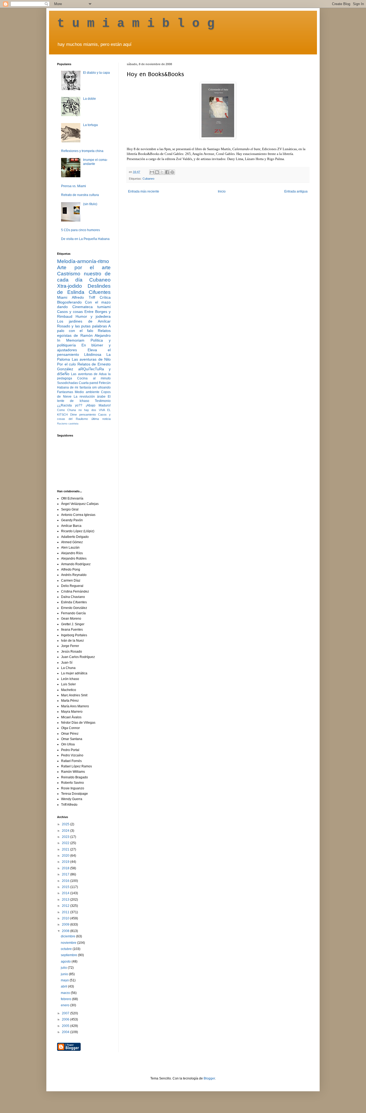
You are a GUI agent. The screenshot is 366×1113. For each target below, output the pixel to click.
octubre (67, 949)
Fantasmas (65, 392)
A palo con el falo (84, 328)
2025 (66, 824)
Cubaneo (148, 178)
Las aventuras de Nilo (91, 359)
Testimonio (103, 401)
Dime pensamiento (83, 414)
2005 (66, 1026)
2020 (66, 855)
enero (65, 1005)
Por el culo (66, 364)
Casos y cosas (70, 311)
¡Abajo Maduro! (98, 405)
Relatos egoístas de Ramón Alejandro (84, 333)
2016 (66, 881)
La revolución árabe (90, 396)
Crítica (105, 297)
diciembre (68, 936)
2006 (66, 1019)
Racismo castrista (68, 423)
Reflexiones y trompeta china (82, 151)
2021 (66, 849)
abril (64, 986)
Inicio (222, 191)
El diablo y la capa (96, 73)
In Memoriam (70, 340)
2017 (66, 874)
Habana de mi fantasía (74, 387)
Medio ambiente (87, 392)
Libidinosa (92, 354)
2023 (66, 837)
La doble (89, 99)
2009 (66, 924)
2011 (66, 912)
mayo (65, 980)
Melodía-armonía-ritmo (83, 261)
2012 (66, 906)
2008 (66, 931)
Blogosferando (69, 302)
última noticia (101, 418)
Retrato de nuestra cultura (80, 195)
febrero (66, 999)
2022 (66, 843)
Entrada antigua (296, 191)
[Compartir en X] (162, 172)
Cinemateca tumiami (91, 307)
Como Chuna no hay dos (76, 410)
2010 (66, 918)
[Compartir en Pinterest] (172, 172)
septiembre (69, 955)
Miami (62, 297)
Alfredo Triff (83, 297)
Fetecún (105, 383)
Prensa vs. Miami (73, 186)
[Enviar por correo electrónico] (152, 172)
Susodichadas (67, 383)
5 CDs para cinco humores (80, 230)
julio (64, 968)
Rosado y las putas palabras (82, 326)
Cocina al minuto (94, 378)
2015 (66, 887)
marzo (66, 993)
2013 (66, 899)
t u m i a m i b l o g (136, 24)
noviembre (69, 943)
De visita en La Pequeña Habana (85, 239)
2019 (66, 862)
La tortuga (90, 125)
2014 (66, 893)
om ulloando (101, 387)
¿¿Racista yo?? (69, 405)
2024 (66, 831)
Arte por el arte (84, 267)
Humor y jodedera (93, 316)
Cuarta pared (88, 383)
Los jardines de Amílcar (84, 321)
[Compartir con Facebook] (167, 172)
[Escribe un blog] (157, 172)
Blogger (209, 1078)
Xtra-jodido (69, 286)
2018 (66, 868)
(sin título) (90, 204)
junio (65, 974)
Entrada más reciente (143, 191)
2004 (66, 1032)
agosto (66, 961)
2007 (66, 1013)
